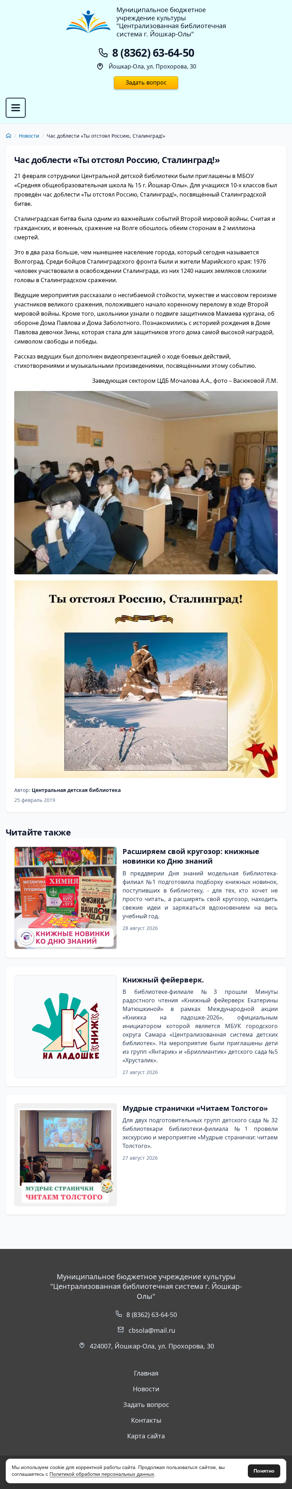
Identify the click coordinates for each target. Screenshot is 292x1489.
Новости (29, 135)
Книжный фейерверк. (163, 980)
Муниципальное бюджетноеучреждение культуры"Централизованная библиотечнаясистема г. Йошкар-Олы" (171, 22)
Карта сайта (146, 1436)
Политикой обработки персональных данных (101, 1474)
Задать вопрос (146, 82)
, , (152, 1346)
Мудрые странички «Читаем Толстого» (195, 1108)
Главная (146, 1373)
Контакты (146, 1420)
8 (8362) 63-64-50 (151, 1314)
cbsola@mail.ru (152, 1330)
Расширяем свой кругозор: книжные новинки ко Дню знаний (190, 856)
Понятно (264, 1471)
